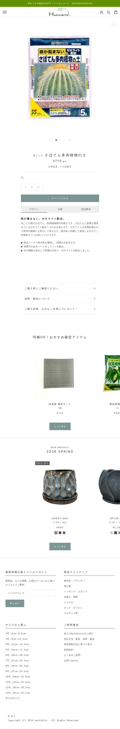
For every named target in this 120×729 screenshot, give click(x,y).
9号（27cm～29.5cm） (17, 671)
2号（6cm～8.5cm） (16, 633)
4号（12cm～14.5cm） (17, 644)
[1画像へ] (56, 140)
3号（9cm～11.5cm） (17, 639)
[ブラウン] (60, 533)
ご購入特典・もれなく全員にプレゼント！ (51, 308)
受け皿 (67, 586)
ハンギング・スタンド (75, 591)
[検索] (108, 12)
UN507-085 (60, 518)
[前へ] (50, 140)
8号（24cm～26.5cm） (17, 665)
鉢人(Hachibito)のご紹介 (78, 633)
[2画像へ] (60, 140)
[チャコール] (115, 533)
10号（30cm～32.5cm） (18, 676)
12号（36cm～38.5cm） (18, 687)
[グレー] (56, 533)
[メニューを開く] (5, 12)
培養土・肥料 (71, 597)
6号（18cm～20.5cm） (17, 655)
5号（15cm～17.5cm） (17, 649)
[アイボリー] (111, 533)
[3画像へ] (64, 140)
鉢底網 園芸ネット (60, 404)
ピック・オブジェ (73, 607)
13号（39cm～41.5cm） (18, 693)
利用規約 (68, 649)
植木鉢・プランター (74, 580)
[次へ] (69, 140)
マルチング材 (71, 613)
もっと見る (60, 426)
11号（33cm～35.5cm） (18, 682)
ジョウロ (68, 602)
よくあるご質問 (72, 655)
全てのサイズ (12, 698)
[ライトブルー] (64, 533)
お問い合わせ (71, 660)
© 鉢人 (12, 716)
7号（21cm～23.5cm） (17, 660)
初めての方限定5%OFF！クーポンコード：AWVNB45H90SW (60, 3)
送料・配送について (37, 298)
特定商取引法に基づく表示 (78, 644)
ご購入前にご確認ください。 (43, 288)
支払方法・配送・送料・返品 (79, 639)
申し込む (15, 603)
